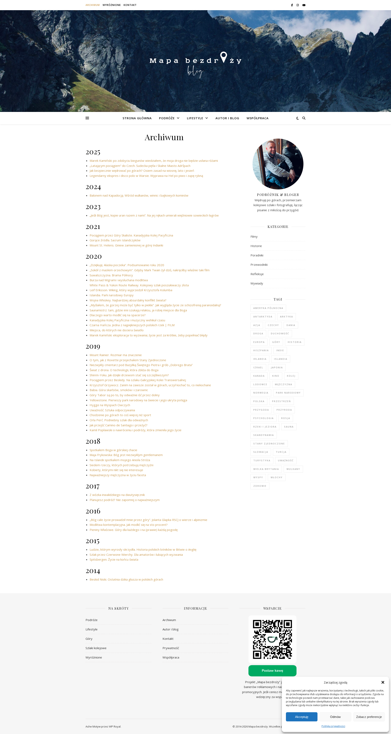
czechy (273, 325)
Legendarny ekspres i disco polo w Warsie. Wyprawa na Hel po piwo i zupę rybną (146, 176)
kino (275, 375)
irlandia (260, 358)
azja (256, 325)
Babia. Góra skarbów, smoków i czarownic (119, 390)
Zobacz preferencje (369, 717)
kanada (259, 375)
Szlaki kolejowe (96, 648)
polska (259, 401)
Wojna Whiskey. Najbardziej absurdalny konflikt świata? (128, 300)
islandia (280, 358)
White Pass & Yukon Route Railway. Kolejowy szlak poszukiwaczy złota (139, 285)
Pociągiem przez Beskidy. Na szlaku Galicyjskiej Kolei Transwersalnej (138, 380)
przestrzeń (281, 401)
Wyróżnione (112, 5)
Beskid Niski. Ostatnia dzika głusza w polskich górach (126, 579)
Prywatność (171, 648)
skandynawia (263, 434)
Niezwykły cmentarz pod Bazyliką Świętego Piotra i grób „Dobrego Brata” (141, 365)
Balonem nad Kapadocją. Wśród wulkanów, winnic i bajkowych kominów (139, 195)
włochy (277, 477)
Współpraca (258, 118)
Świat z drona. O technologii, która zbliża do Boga (124, 370)
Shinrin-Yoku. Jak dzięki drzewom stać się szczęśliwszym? (129, 375)
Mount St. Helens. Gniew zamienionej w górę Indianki (126, 245)
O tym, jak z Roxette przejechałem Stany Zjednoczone (128, 360)
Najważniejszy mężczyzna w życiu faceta (118, 475)
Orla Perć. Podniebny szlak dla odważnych (119, 420)
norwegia (260, 392)
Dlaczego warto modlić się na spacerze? (118, 315)
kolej (291, 375)
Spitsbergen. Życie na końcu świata (114, 559)
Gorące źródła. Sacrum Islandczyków (115, 240)
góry (276, 341)
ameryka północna (268, 308)
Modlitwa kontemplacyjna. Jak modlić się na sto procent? (129, 525)
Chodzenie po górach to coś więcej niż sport (120, 415)
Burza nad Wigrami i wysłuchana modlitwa (119, 280)
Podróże (167, 118)
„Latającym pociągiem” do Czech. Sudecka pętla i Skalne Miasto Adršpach (140, 166)
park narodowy (288, 392)
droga (258, 333)
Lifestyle (195, 118)
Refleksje (257, 274)
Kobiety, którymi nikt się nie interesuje (116, 470)
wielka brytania (266, 468)
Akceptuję (301, 717)
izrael (258, 367)
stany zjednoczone (269, 443)
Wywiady (256, 283)
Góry (89, 639)
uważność (286, 460)
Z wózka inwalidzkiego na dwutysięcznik (117, 495)
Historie (256, 246)
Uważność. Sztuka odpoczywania (112, 410)
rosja (285, 418)
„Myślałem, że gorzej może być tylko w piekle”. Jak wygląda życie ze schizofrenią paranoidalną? (155, 305)
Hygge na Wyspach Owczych (110, 405)
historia (295, 341)
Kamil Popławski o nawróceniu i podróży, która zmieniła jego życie (135, 430)
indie (280, 350)
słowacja (260, 451)
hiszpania (261, 350)
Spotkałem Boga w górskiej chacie (113, 450)
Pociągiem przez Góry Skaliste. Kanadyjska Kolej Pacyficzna (131, 235)
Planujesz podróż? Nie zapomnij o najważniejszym (125, 500)
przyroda (284, 409)
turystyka (261, 460)
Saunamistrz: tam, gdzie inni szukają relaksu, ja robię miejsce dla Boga (138, 310)
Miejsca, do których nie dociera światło (117, 330)
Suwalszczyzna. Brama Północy (111, 275)
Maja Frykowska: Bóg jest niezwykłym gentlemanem (126, 455)
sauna (289, 426)
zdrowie (260, 485)
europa (259, 341)
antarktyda (262, 316)
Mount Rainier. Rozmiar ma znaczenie (116, 355)
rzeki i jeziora (265, 426)
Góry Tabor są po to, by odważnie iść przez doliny (125, 395)
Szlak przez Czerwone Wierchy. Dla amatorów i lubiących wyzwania (136, 554)
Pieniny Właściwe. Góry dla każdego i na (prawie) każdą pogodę (134, 530)
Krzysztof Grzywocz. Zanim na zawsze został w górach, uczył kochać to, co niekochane (150, 385)
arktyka (286, 316)
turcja (281, 451)
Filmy (254, 236)
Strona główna (137, 118)
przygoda (261, 409)
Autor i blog (227, 118)
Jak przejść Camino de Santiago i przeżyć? (118, 425)
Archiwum (93, 5)
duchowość (280, 333)
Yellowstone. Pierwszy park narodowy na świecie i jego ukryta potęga (138, 400)
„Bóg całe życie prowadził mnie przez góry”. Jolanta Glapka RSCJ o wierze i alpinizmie (148, 520)
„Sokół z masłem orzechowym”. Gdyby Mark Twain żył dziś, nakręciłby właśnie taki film (150, 270)
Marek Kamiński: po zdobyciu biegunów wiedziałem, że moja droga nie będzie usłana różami (154, 161)
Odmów (335, 717)
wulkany (293, 468)
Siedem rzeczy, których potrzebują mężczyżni (121, 465)
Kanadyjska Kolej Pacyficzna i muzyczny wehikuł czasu (127, 320)
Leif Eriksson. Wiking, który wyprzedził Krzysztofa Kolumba (131, 290)
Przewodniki (259, 265)
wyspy (258, 477)
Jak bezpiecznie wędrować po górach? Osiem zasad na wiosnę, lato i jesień (142, 170)
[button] (383, 682)
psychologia (263, 418)
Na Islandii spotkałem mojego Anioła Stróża (120, 460)
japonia (277, 367)
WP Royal (115, 726)
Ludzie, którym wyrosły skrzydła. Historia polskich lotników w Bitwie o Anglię (143, 549)
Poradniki (256, 255)
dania (291, 325)
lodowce (260, 384)
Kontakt (130, 5)
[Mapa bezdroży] (195, 61)
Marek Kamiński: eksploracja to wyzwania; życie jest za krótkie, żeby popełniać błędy (149, 335)
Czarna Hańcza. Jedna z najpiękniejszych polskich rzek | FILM (132, 325)
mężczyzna (283, 384)
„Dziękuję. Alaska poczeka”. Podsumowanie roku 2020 (127, 265)
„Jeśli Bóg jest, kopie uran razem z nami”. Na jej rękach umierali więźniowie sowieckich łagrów (154, 215)
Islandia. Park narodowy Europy (112, 295)
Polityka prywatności (333, 726)
